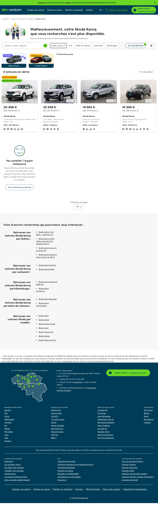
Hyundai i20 (103, 410)
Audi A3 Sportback (105, 435)
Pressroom (62, 480)
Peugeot (7, 441)
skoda (30, 19)
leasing (68, 3)
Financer (41, 3)
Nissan (7, 429)
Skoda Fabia (44, 316)
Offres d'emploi (93, 489)
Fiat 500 (54, 416)
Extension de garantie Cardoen (134, 474)
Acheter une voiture (35, 10)
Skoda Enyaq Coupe (47, 324)
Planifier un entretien (74, 10)
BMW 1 (53, 438)
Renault (7, 410)
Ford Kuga (102, 413)
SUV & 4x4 (148, 410)
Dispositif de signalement (135, 489)
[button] (64, 46)
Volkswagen (9, 419)
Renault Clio (56, 410)
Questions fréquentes (66, 461)
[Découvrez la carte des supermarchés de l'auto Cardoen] (29, 401)
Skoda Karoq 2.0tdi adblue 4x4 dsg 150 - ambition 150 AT (45, 241)
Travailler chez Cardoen (14, 471)
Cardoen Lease (128, 471)
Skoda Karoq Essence (47, 265)
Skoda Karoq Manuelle (48, 299)
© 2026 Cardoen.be (79, 498)
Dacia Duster (56, 413)
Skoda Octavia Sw (46, 332)
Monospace (149, 419)
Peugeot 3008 (103, 432)
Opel (6, 435)
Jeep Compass (104, 425)
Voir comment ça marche (19, 187)
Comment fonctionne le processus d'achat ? (76, 464)
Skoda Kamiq (44, 320)
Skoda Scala (44, 328)
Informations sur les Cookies (69, 477)
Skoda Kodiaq (44, 336)
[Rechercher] (45, 46)
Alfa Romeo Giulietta (106, 422)
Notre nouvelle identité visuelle (17, 480)
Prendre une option (65, 471)
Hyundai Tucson (57, 419)
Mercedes (8, 432)
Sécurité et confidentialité (68, 474)
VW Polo (54, 435)
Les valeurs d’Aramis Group (15, 477)
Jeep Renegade (104, 416)
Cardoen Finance (129, 464)
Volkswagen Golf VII (106, 419)
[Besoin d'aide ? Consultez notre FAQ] (135, 10)
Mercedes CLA (57, 429)
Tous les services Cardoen (132, 461)
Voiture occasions (18, 19)
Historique (8, 461)
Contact (89, 10)
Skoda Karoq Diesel (46, 269)
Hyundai (7, 422)
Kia (5, 425)
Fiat (5, 413)
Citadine (147, 422)
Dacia (6, 416)
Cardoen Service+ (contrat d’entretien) (138, 477)
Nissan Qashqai (57, 425)
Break (146, 416)
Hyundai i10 (102, 429)
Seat (6, 438)
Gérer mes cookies (111, 489)
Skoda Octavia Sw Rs (47, 340)
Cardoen (5, 19)
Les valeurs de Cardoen (14, 467)
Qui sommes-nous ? (12, 464)
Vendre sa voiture (54, 10)
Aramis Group (10, 474)
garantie (77, 382)
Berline (146, 413)
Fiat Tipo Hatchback (106, 438)
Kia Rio (54, 422)
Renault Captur (57, 432)
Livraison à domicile (130, 480)
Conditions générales (66, 467)
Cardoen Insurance (129, 467)
